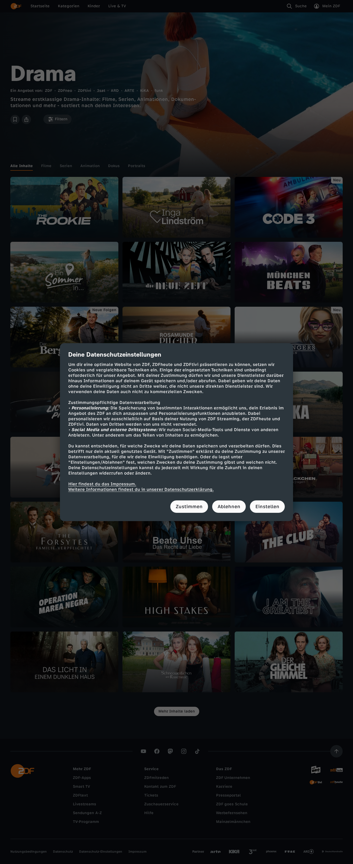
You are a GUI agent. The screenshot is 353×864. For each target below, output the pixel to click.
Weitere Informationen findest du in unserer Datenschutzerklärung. (141, 489)
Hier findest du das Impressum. (102, 484)
